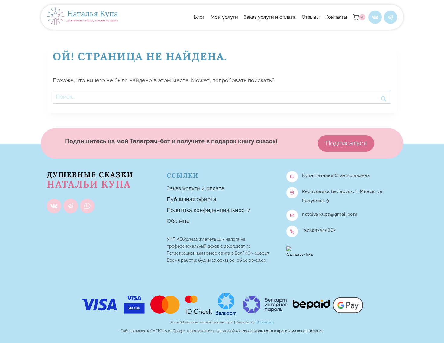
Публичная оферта (191, 199)
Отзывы (311, 17)
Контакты (336, 17)
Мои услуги (224, 17)
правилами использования (300, 331)
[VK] (375, 17)
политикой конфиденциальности (244, 331)
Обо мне (178, 221)
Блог (199, 17)
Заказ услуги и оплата (270, 17)
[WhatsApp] (87, 206)
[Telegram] (390, 17)
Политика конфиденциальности (209, 210)
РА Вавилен (265, 322)
